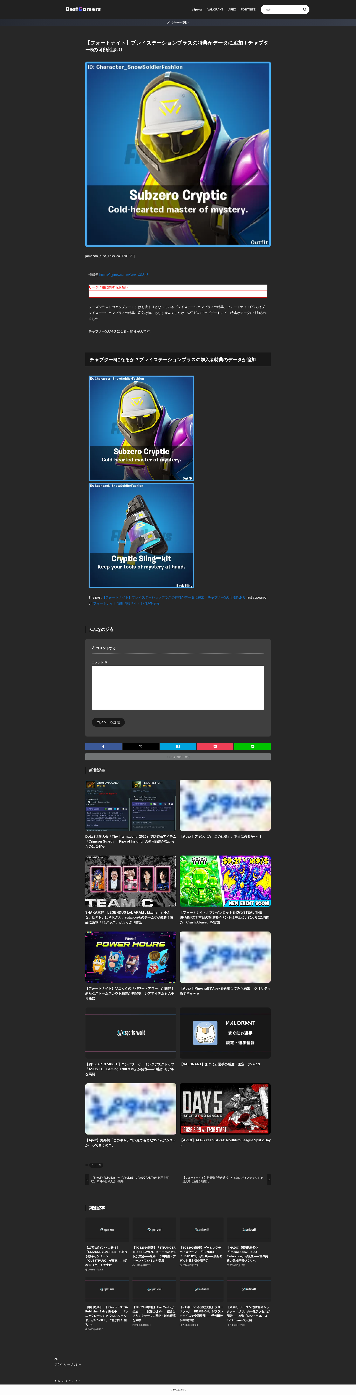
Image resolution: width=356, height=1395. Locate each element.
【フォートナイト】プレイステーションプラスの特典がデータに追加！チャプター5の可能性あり (174, 597)
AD (56, 1359)
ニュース (96, 1165)
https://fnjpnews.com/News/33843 (123, 275)
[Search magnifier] (305, 9)
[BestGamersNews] (83, 9)
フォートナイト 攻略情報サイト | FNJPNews (126, 603)
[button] (103, 746)
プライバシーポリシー (67, 1364)
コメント (99, 662)
